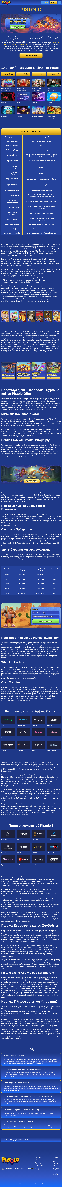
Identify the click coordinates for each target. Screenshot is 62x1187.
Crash (37, 74)
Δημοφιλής (7, 74)
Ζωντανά (22, 74)
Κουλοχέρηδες (52, 74)
